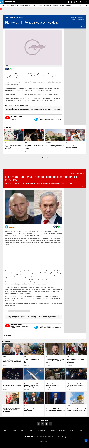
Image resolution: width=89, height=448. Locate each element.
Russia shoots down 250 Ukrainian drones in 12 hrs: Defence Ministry (31, 385)
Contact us (41, 436)
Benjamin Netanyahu (12, 311)
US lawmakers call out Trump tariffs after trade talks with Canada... (75, 385)
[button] (2, 2)
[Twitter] (8, 69)
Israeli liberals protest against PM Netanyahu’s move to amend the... (13, 147)
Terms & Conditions (56, 436)
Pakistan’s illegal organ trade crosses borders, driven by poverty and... (54, 385)
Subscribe (35, 1)
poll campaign (27, 311)
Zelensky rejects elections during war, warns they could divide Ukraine (55, 361)
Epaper (19, 1)
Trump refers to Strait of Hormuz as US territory (33, 409)
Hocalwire (54, 442)
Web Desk (12, 227)
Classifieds (29, 1)
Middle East (28, 5)
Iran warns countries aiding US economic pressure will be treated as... (11, 410)
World (16, 5)
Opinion (22, 5)
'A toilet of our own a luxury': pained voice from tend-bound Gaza (32, 361)
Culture (71, 430)
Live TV (24, 1)
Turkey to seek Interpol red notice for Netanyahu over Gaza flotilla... (55, 409)
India (12, 5)
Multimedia (68, 5)
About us (36, 436)
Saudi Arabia (48, 142)
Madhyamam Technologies (42, 442)
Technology (55, 5)
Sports (40, 5)
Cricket (67, 142)
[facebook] (6, 69)
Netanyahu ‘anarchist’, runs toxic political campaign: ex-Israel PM (41, 178)
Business (35, 5)
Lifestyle (62, 5)
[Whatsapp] (10, 69)
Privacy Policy (48, 436)
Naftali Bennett (20, 311)
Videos (6, 142)
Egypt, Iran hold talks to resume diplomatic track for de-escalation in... (76, 361)
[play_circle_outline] (14, 135)
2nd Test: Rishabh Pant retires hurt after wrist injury (74, 146)
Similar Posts (6, 341)
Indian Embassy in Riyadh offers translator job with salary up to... (55, 147)
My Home (8, 5)
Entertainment (47, 5)
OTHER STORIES (7, 127)
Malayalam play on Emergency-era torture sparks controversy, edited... (34, 147)
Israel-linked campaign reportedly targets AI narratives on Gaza (12, 385)
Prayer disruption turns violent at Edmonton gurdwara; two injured (76, 409)
